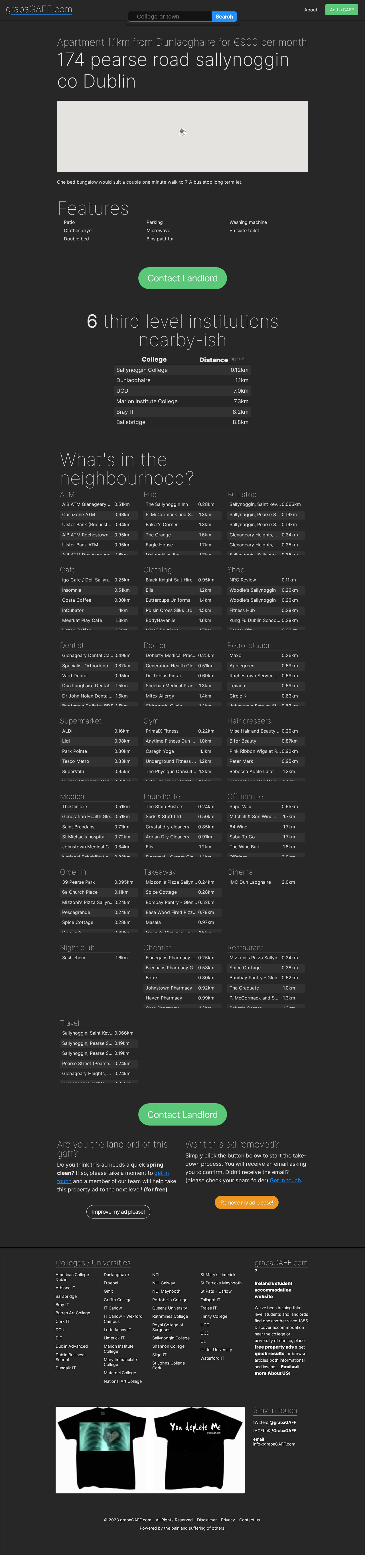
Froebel (111, 1282)
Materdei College (120, 1372)
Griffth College (117, 1299)
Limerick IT (114, 1337)
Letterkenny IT (117, 1329)
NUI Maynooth (166, 1291)
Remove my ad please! (246, 1202)
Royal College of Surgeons (167, 1327)
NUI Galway (163, 1282)
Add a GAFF (342, 10)
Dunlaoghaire (116, 1274)
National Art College (123, 1381)
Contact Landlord (182, 278)
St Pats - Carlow (216, 1291)
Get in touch (285, 1180)
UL (203, 1341)
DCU (60, 1329)
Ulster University (216, 1349)
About (310, 10)
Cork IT (63, 1321)
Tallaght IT (210, 1299)
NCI (155, 1274)
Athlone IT (65, 1287)
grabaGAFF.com (39, 9)
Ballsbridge (66, 1296)
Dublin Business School (71, 1357)
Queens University (169, 1307)
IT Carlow (113, 1307)
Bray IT (62, 1304)
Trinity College (213, 1316)
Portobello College (169, 1299)
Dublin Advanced (72, 1346)
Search (224, 16)
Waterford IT (212, 1358)
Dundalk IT (66, 1367)
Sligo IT (159, 1354)
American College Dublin (72, 1277)
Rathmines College (170, 1316)
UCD (204, 1333)
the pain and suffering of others (194, 1528)
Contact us (249, 1519)
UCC (204, 1324)
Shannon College (168, 1346)
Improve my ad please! (118, 1211)
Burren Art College (73, 1312)
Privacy (228, 1519)
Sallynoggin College (171, 1337)
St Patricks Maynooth (221, 1282)
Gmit (108, 1291)
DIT (59, 1337)
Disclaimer (207, 1519)
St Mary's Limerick (218, 1274)
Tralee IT (208, 1307)
